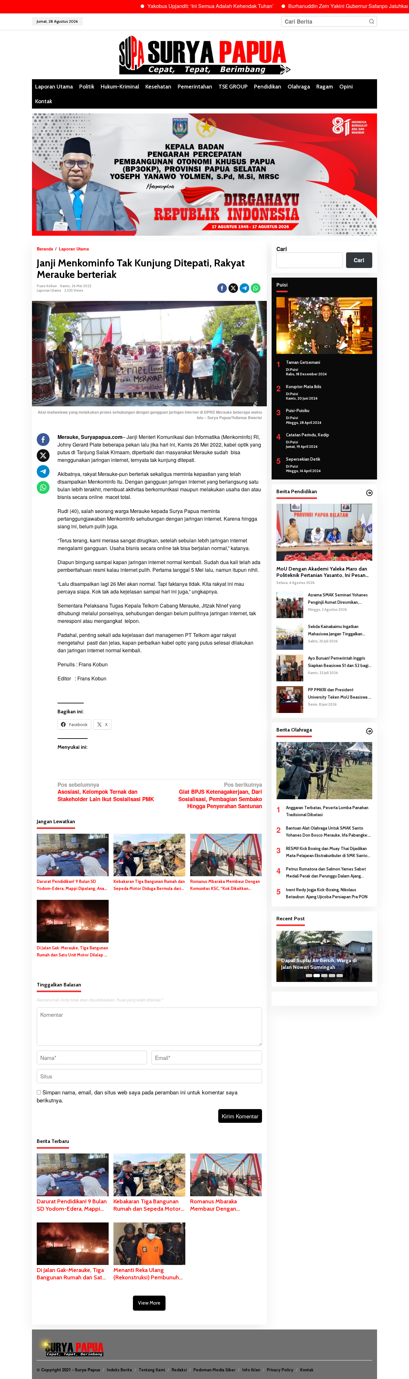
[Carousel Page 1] (309, 975)
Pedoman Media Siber (214, 1369)
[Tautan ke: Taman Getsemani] (324, 325)
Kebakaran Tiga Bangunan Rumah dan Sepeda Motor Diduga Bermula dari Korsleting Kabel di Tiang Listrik (149, 885)
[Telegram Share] (244, 288)
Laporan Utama (49, 290)
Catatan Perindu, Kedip (307, 434)
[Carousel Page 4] (332, 975)
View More (149, 1303)
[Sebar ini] (222, 288)
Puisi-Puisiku (297, 410)
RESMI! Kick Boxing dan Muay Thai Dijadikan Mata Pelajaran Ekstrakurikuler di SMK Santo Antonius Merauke (326, 852)
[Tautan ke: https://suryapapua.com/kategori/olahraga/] (369, 731)
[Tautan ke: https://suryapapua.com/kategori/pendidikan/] (369, 493)
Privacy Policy (280, 1369)
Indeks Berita (119, 1369)
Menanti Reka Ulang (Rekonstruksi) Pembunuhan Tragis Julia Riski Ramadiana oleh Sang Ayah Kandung (149, 1274)
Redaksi (179, 1369)
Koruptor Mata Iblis (303, 386)
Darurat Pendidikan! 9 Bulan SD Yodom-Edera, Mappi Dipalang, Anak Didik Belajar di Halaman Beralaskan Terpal (71, 885)
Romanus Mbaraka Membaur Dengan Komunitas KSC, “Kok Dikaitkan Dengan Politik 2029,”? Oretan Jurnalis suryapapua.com (225, 885)
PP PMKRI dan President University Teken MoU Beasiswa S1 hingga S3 (340, 693)
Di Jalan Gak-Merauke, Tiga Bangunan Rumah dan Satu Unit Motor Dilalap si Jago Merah (72, 951)
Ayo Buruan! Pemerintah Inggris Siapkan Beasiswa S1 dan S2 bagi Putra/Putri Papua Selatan (338, 662)
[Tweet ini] (233, 288)
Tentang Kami (152, 1369)
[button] (371, 21)
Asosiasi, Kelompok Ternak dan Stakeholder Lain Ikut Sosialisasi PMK (106, 791)
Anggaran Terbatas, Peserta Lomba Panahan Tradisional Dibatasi (327, 811)
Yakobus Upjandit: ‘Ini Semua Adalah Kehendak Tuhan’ (172, 6)
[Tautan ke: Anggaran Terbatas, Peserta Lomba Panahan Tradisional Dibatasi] (324, 770)
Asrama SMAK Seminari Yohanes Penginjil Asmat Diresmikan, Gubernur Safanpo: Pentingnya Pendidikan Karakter (338, 598)
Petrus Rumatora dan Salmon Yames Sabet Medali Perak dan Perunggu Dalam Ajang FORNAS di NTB (326, 872)
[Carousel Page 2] (316, 975)
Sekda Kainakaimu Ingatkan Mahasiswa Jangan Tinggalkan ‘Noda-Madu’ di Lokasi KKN (335, 630)
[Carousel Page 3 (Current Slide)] (324, 975)
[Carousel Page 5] (339, 975)
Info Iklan (251, 1369)
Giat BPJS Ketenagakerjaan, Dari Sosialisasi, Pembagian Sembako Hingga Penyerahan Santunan (220, 795)
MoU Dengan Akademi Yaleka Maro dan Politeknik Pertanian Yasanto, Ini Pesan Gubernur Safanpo (321, 572)
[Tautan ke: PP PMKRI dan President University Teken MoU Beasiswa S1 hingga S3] (289, 699)
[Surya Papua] (204, 53)
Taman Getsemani (303, 362)
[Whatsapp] (255, 288)
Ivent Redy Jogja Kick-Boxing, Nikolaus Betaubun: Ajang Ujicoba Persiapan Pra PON (326, 893)
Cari (281, 249)
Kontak (306, 1369)
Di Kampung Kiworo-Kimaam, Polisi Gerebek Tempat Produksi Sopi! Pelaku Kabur (322, 964)
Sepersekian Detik (303, 459)
